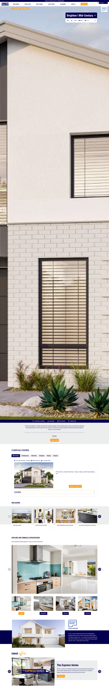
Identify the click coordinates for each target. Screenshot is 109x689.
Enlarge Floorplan (74, 486)
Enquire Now (73, 421)
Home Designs (16, 4)
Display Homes (39, 4)
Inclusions (52, 421)
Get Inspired (63, 4)
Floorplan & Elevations (39, 421)
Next (99, 516)
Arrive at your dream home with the (54, 1)
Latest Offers (51, 4)
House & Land (28, 4)
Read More (54, 436)
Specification (62, 421)
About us (73, 4)
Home (12, 8)
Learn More (61, 676)
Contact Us (84, 4)
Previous (9, 516)
